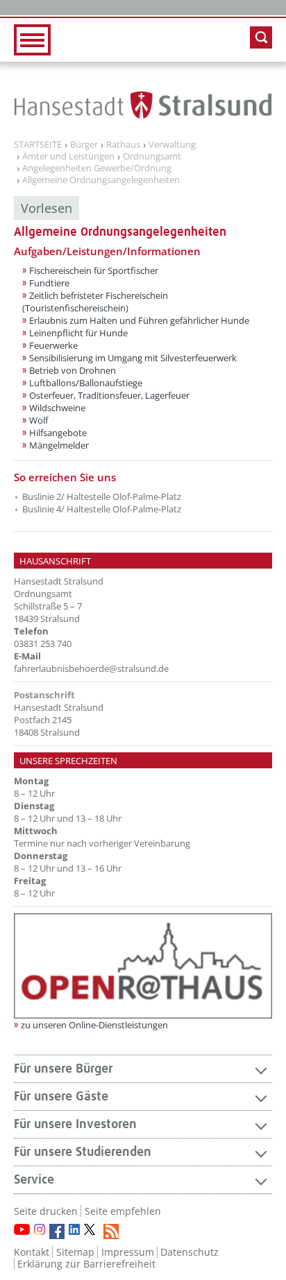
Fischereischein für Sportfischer (93, 270)
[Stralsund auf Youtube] (22, 1229)
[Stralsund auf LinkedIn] (74, 1229)
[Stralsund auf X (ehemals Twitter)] (91, 1231)
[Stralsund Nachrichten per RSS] (111, 1231)
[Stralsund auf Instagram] (39, 1229)
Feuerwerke (53, 345)
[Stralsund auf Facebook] (57, 1231)
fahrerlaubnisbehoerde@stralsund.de (91, 668)
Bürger (84, 144)
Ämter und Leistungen (68, 156)
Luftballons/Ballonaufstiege (85, 383)
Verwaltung (172, 144)
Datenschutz (189, 1252)
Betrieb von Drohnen (72, 370)
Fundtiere (49, 283)
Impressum (127, 1252)
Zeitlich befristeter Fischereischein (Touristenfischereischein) (95, 301)
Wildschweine (57, 407)
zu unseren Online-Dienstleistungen (94, 1025)
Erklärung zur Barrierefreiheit (86, 1264)
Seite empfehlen (123, 1211)
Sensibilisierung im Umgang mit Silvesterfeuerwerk (133, 358)
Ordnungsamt (152, 156)
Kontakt (31, 1252)
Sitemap (75, 1252)
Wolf (38, 420)
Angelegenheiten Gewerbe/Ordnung (96, 168)
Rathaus (123, 144)
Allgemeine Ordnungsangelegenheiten (101, 180)
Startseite (38, 144)
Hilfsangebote (58, 432)
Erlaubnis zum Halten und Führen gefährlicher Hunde (139, 320)
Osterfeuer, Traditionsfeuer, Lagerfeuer (109, 395)
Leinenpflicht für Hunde (78, 333)
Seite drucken (46, 1211)
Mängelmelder (59, 445)
